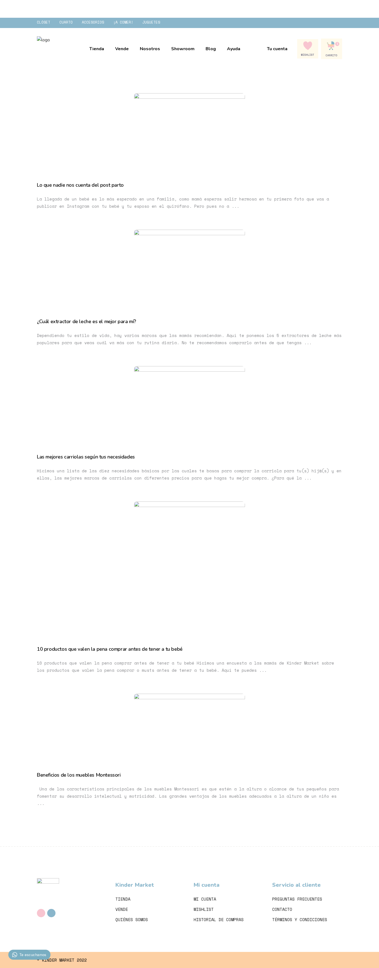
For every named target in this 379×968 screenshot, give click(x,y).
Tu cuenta (277, 49)
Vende (121, 909)
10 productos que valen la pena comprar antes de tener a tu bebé (110, 649)
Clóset (43, 22)
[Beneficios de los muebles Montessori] (189, 725)
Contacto (282, 909)
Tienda (122, 899)
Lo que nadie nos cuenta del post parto (80, 185)
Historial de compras (219, 919)
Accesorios (93, 22)
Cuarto (66, 22)
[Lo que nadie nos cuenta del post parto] (189, 130)
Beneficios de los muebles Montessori (79, 775)
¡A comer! (123, 22)
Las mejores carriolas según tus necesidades (86, 456)
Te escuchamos (33, 954)
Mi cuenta (205, 899)
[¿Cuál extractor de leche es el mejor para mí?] (189, 267)
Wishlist (204, 909)
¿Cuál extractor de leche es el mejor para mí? (86, 321)
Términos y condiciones (299, 919)
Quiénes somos (131, 919)
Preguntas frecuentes (297, 899)
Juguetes (151, 22)
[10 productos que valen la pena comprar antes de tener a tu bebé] (189, 566)
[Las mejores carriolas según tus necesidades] (189, 402)
